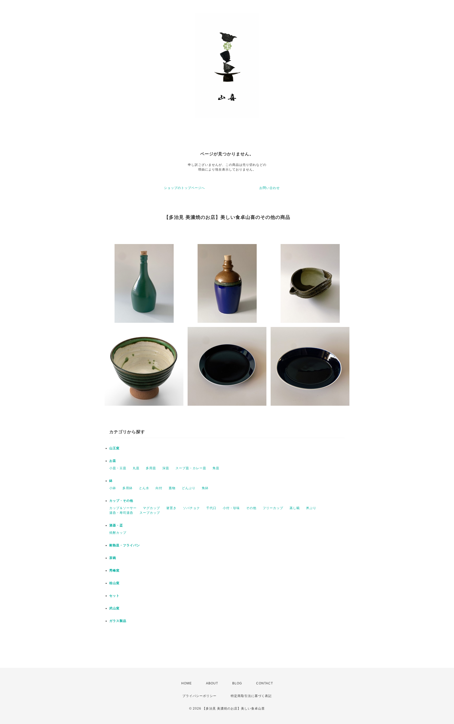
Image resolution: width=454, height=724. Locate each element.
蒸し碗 (295, 508)
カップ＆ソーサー (123, 508)
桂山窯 (114, 583)
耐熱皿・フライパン (124, 545)
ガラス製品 (117, 621)
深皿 (165, 468)
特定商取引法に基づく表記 (251, 696)
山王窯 (114, 448)
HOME (186, 683)
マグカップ (151, 508)
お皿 (112, 461)
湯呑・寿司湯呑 (121, 513)
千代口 (211, 508)
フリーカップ (273, 508)
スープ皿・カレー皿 (191, 468)
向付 (159, 488)
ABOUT (212, 683)
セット (114, 596)
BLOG (237, 683)
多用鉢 (127, 488)
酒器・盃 (116, 525)
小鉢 (112, 488)
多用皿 (151, 468)
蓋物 (172, 488)
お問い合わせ (269, 188)
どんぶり (188, 488)
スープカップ (150, 513)
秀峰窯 (114, 570)
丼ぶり (311, 508)
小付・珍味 (231, 508)
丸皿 (136, 468)
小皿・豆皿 (117, 468)
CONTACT (264, 683)
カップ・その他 (121, 501)
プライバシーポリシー (199, 696)
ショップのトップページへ (184, 188)
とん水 (144, 488)
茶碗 (112, 558)
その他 (251, 508)
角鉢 (205, 488)
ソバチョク (191, 508)
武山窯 (114, 608)
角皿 (216, 468)
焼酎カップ (117, 533)
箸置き (171, 508)
